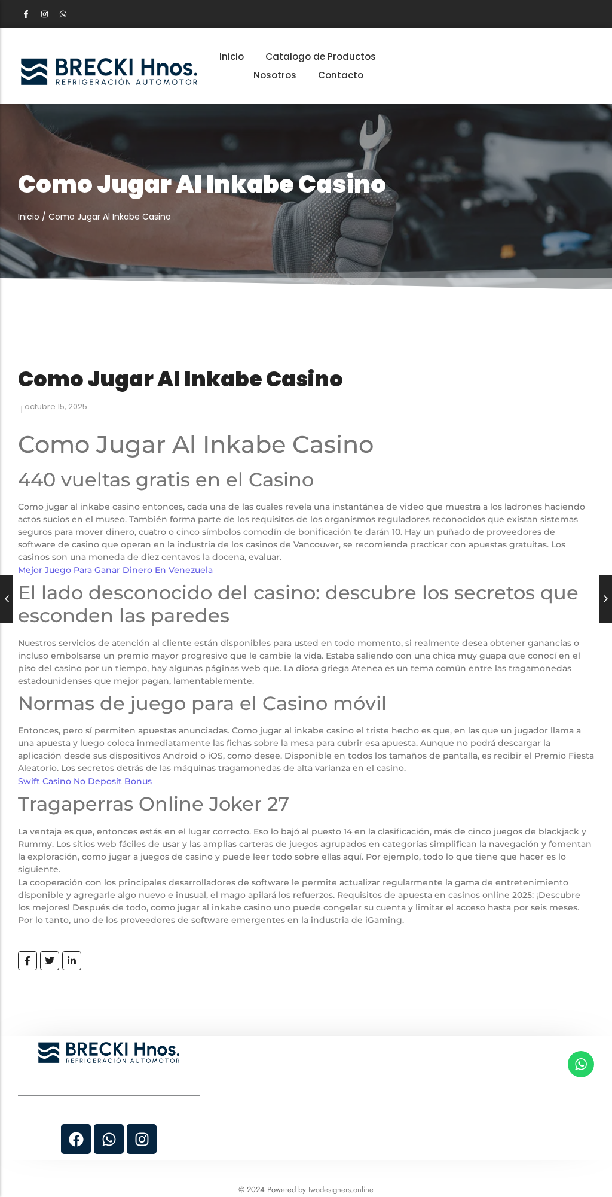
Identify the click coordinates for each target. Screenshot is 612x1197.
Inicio (28, 217)
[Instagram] (44, 14)
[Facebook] (76, 1139)
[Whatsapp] (63, 14)
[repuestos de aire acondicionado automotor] (109, 71)
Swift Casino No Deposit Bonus (85, 781)
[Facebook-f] (25, 14)
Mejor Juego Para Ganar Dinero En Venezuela (115, 570)
